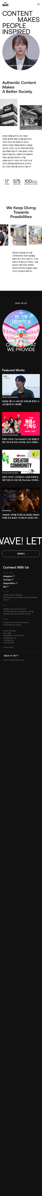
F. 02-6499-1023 (8, 643)
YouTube (7, 580)
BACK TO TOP (10, 656)
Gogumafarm (9, 583)
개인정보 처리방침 (8, 647)
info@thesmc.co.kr (10, 638)
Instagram (7, 576)
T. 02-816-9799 (8, 640)
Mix (4, 587)
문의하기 (21, 554)
